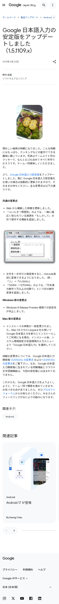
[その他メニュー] (52, 5)
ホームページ (9, 17)
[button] (54, 61)
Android (10, 416)
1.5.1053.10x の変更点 (22, 360)
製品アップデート (29, 17)
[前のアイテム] (6, 530)
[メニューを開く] (4, 5)
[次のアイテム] (14, 530)
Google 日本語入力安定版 (24, 174)
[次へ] (53, 17)
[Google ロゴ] (8, 558)
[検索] (44, 5)
